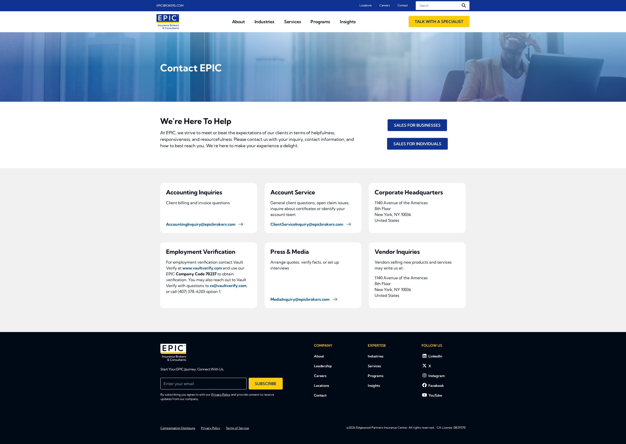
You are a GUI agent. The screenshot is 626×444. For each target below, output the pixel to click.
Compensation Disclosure (177, 428)
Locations (365, 5)
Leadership (323, 366)
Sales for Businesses (417, 125)
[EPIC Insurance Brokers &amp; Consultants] (173, 352)
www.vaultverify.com (202, 268)
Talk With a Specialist (439, 21)
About (319, 356)
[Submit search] (463, 5)
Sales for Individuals (417, 143)
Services (374, 366)
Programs (375, 376)
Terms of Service (237, 428)
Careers (385, 5)
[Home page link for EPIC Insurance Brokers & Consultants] (167, 21)
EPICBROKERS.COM (170, 5)
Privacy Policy (220, 394)
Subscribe (266, 383)
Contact (403, 5)
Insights (374, 385)
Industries (375, 356)
